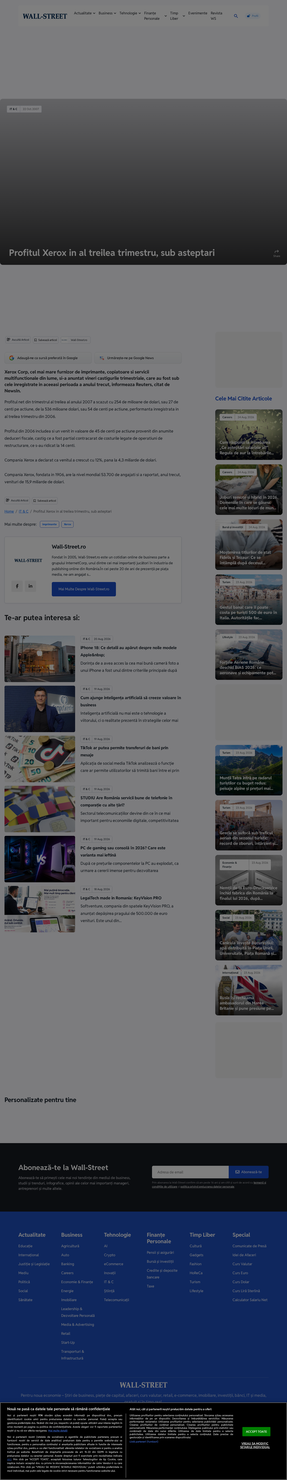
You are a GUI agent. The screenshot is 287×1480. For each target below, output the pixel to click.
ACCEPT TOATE (256, 1432)
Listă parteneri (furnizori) (144, 1441)
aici (9, 1459)
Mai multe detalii (57, 1430)
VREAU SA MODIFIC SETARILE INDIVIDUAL (255, 1445)
